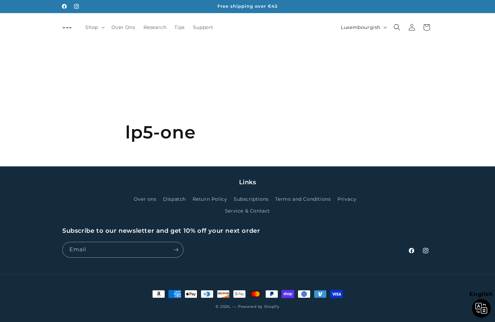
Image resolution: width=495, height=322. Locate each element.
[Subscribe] (175, 250)
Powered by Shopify (258, 306)
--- (234, 306)
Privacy (346, 199)
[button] (94, 27)
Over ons (145, 199)
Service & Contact (247, 211)
